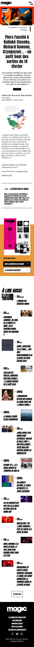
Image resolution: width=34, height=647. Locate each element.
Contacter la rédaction (17, 641)
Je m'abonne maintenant (13, 270)
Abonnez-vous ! (7, 175)
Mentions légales (17, 623)
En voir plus (17, 594)
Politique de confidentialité (17, 629)
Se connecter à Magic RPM (17, 617)
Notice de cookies (17, 626)
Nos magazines (17, 620)
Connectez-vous (21, 171)
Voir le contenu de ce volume (14, 264)
